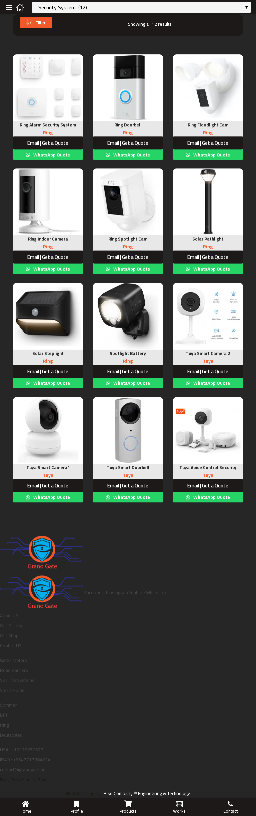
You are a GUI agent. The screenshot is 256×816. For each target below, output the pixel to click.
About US (9, 615)
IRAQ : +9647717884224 (25, 759)
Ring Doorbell (128, 125)
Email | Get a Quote (47, 143)
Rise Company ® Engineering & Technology (147, 793)
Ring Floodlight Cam (208, 125)
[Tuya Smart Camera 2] (208, 316)
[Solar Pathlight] (208, 201)
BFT (4, 715)
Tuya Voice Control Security (207, 467)
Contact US (11, 645)
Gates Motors (13, 660)
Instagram (118, 592)
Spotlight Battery (128, 353)
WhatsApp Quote (51, 154)
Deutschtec (11, 735)
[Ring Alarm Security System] (48, 87)
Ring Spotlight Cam (127, 239)
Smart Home (12, 690)
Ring (48, 132)
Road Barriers (14, 670)
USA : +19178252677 (21, 749)
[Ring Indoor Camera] (48, 201)
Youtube (137, 592)
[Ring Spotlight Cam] (128, 201)
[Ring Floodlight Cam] (208, 87)
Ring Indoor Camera (48, 239)
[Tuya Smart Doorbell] (128, 430)
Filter (41, 22)
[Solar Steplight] (48, 316)
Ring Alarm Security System (48, 125)
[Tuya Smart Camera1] (48, 430)
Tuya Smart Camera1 (48, 467)
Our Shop (9, 635)
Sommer (8, 705)
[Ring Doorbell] (128, 87)
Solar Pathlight (207, 239)
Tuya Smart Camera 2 (208, 353)
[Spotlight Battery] (128, 316)
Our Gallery (11, 625)
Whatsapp (156, 592)
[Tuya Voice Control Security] (208, 430)
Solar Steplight (48, 353)
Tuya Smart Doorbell (128, 467)
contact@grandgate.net (23, 769)
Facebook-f (96, 592)
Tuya (208, 361)
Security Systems (17, 680)
